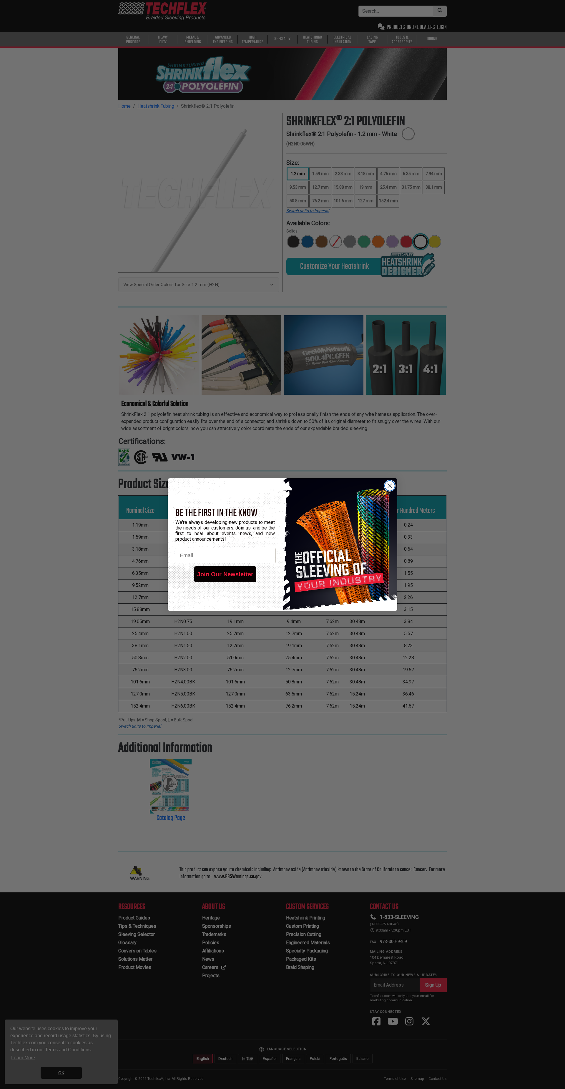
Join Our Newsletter (225, 574)
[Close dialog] (390, 486)
